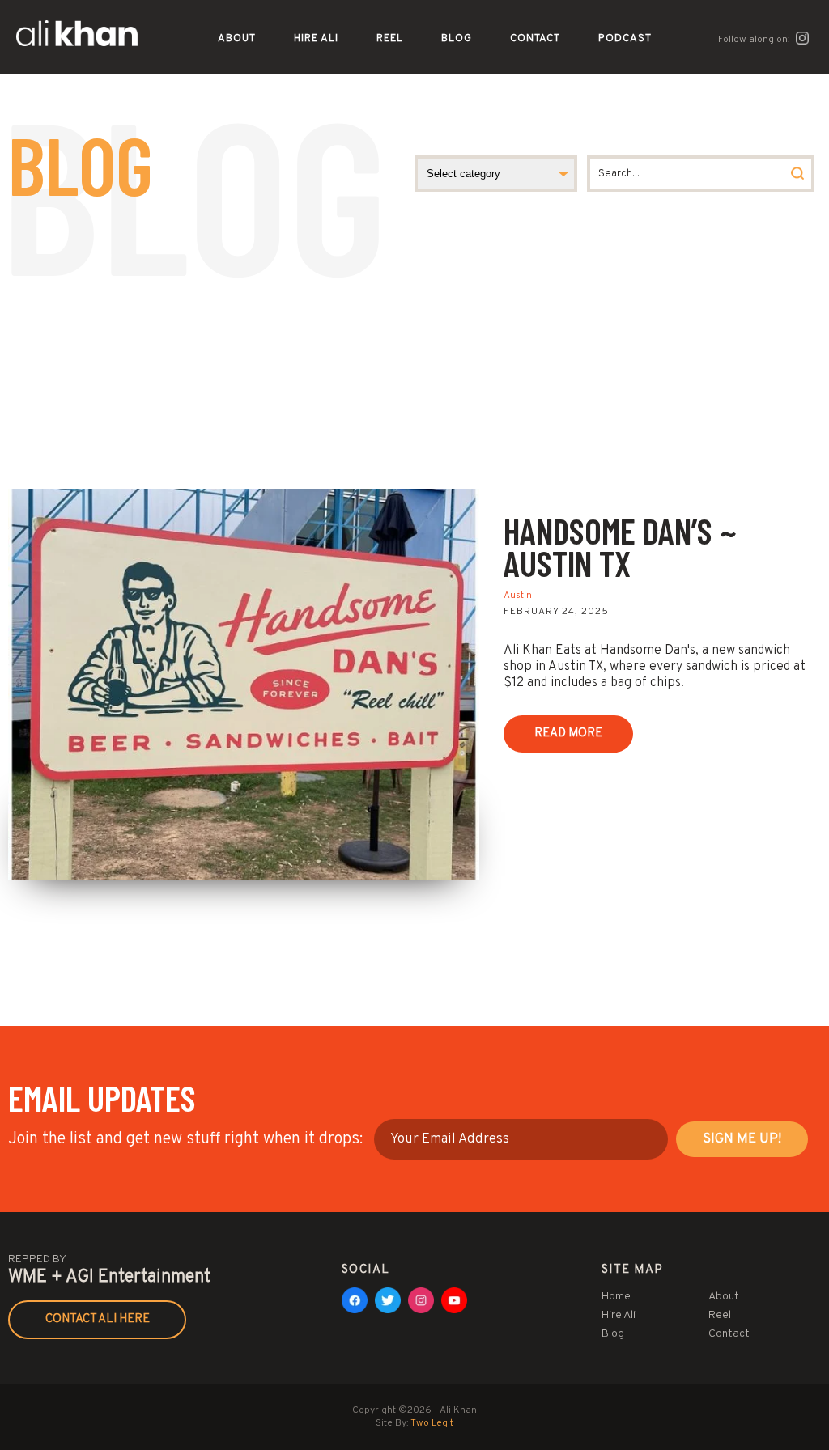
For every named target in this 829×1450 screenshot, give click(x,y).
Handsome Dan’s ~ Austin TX (620, 546)
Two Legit (431, 1423)
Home (616, 1297)
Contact (535, 38)
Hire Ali (316, 38)
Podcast (625, 38)
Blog (456, 38)
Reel (389, 38)
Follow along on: (755, 39)
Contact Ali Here (97, 1319)
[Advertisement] (414, 367)
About (237, 38)
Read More (568, 733)
